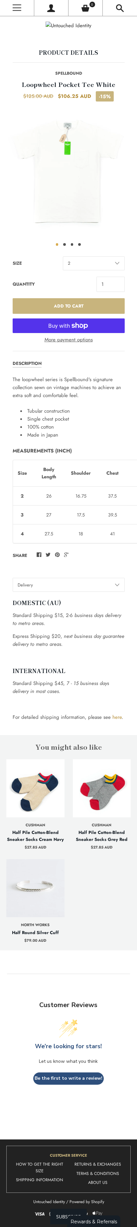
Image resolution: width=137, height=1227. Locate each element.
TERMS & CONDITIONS (97, 1174)
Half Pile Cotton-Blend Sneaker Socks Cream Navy (35, 836)
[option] (68, 172)
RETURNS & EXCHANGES (97, 1164)
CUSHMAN (35, 825)
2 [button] (64, 244)
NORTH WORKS (35, 924)
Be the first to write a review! (68, 1078)
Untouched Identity (49, 1202)
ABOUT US (97, 1183)
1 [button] (57, 244)
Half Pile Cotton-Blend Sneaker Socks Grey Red (101, 836)
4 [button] (79, 244)
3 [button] (72, 244)
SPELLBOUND (68, 73)
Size (17, 263)
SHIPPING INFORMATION (39, 1180)
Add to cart (68, 306)
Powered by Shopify (86, 1202)
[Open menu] (17, 8)
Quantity (24, 284)
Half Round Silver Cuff (35, 932)
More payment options (69, 339)
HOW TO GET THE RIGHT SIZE (39, 1167)
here (117, 717)
